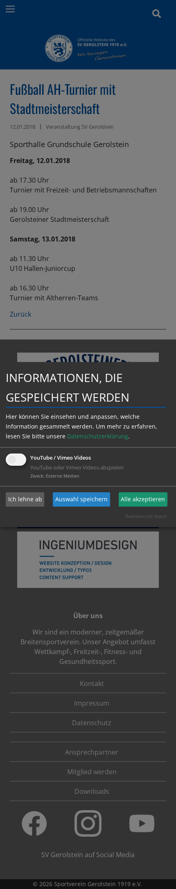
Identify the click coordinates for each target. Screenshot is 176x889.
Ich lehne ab (25, 499)
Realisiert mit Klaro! (146, 516)
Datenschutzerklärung (97, 436)
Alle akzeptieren (143, 499)
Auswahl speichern (81, 499)
